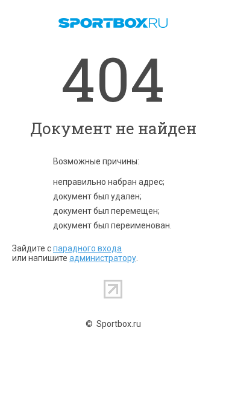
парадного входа (87, 248)
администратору (102, 258)
